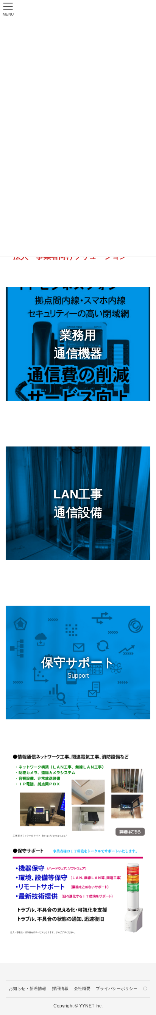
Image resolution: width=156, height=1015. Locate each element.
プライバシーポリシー (116, 988)
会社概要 (82, 988)
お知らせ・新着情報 (27, 988)
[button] (78, 344)
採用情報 (60, 988)
